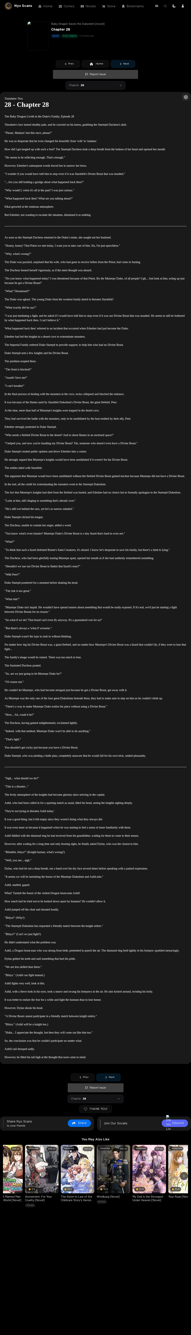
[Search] (165, 6)
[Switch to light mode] (174, 6)
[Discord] (157, 6)
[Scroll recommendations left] (7, 1176)
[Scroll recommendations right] (184, 1176)
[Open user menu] (183, 6)
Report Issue (98, 74)
